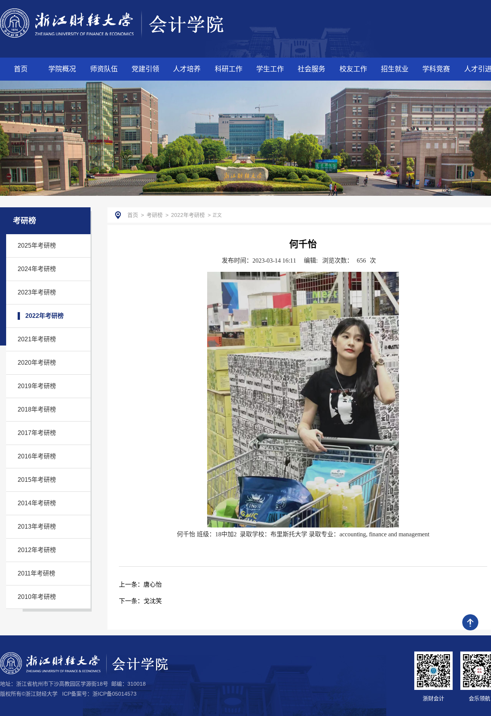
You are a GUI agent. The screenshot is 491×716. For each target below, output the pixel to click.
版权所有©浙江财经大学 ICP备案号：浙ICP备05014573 (68, 694)
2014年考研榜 (37, 503)
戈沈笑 (140, 601)
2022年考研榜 (44, 316)
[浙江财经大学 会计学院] (112, 23)
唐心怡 (140, 584)
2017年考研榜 (37, 433)
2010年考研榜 (37, 597)
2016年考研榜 (37, 456)
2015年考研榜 (37, 479)
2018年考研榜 (37, 409)
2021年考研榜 (37, 339)
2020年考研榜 (37, 362)
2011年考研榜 (36, 573)
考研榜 (155, 215)
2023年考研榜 (37, 292)
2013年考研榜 (37, 526)
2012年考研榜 (37, 550)
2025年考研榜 (37, 245)
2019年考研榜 (37, 386)
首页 (132, 215)
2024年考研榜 (37, 269)
